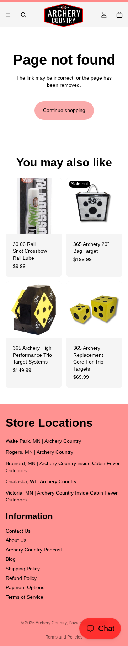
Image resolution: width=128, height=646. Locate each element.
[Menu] (8, 15)
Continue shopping (64, 110)
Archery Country (51, 622)
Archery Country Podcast (34, 550)
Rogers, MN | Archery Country (39, 452)
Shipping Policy (23, 568)
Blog (11, 559)
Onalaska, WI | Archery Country (41, 481)
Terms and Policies (64, 637)
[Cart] (119, 15)
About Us (16, 540)
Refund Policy (21, 578)
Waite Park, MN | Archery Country (43, 441)
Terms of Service (24, 597)
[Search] (23, 15)
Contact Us (18, 530)
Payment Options (25, 587)
